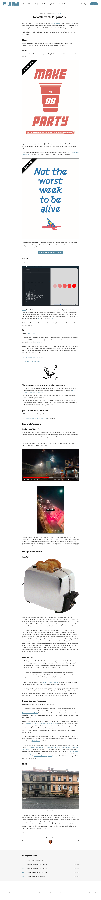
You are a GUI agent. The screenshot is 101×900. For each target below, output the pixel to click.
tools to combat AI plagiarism (43, 756)
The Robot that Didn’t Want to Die (36, 418)
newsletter (57, 13)
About (24, 4)
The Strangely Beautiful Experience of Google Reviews (41, 723)
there (72, 23)
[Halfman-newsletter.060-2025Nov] (50, 876)
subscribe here (55, 23)
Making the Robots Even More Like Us (33, 357)
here (38, 318)
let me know (40, 342)
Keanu (24, 310)
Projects (37, 4)
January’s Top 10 (32, 333)
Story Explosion (52, 4)
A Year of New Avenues (50, 682)
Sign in (86, 4)
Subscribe (94, 4)
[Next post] (78, 840)
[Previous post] (23, 840)
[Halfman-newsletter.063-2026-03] (50, 860)
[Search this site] (81, 4)
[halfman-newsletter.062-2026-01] (50, 868)
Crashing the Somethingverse (31, 361)
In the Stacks (36, 741)
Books (44, 4)
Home (40, 892)
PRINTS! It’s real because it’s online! (50, 252)
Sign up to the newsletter (56, 892)
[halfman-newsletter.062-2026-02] (50, 864)
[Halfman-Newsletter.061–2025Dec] (50, 872)
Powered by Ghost (93, 892)
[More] (70, 4)
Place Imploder (63, 4)
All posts (30, 4)
